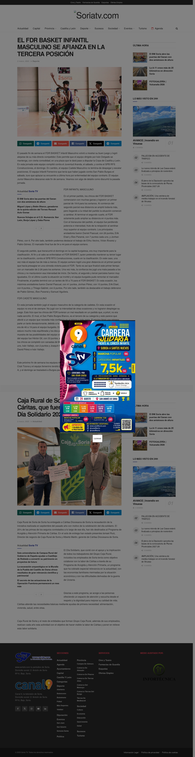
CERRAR (97, 438)
